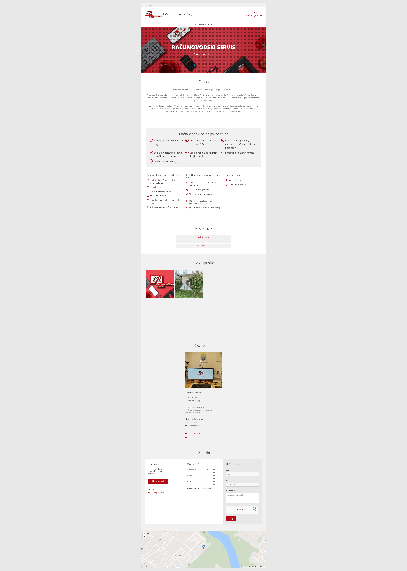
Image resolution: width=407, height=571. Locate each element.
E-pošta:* (230, 480)
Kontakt (211, 24)
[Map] (203, 549)
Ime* (228, 470)
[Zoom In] (144, 533)
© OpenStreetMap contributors (256, 567)
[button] (158, 481)
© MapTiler (244, 567)
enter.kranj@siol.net (254, 15)
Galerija (202, 24)
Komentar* (230, 491)
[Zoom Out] (144, 536)
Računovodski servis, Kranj (177, 14)
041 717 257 (257, 12)
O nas (194, 24)
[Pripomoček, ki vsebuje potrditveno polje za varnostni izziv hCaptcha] (242, 510)
